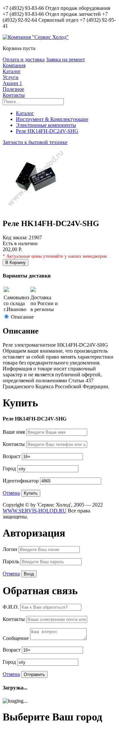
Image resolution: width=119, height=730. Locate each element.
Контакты (14, 95)
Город (10, 468)
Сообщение (16, 638)
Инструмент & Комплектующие (52, 119)
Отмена (11, 493)
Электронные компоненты (46, 125)
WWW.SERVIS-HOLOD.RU (34, 510)
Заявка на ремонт (65, 59)
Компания (14, 65)
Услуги (11, 77)
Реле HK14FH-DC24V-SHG (47, 131)
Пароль (11, 561)
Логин (11, 549)
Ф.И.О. (11, 607)
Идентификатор (21, 480)
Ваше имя (14, 432)
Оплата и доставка (24, 59)
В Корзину (15, 262)
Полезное (13, 89)
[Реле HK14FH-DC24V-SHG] (36, 209)
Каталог (12, 71)
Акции (12, 83)
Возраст (12, 456)
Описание (22, 317)
